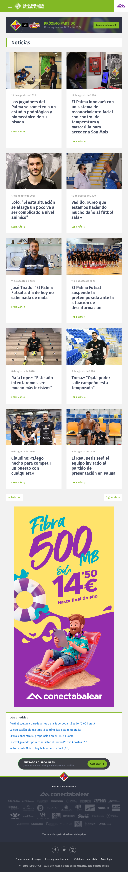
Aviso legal (106, 859)
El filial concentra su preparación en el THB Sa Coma (42, 736)
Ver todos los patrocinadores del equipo (64, 834)
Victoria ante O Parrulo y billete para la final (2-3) (39, 748)
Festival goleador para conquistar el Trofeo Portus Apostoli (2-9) (49, 742)
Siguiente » (113, 497)
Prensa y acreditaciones (57, 859)
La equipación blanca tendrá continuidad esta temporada (45, 729)
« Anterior (14, 497)
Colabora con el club (85, 859)
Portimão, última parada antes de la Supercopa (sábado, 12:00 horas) (52, 723)
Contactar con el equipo (28, 859)
